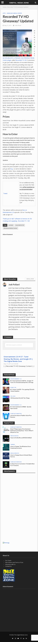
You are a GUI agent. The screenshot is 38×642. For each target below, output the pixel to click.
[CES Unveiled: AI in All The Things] (6, 399)
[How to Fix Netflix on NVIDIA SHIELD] (6, 438)
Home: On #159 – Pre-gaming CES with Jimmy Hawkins (22, 390)
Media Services (14, 453)
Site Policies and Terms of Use (14, 562)
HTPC (4, 13)
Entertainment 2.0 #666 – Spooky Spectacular (20, 407)
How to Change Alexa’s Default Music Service (21, 455)
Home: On (13, 387)
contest (11, 225)
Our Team (8, 560)
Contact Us (8, 566)
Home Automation (16, 413)
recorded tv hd (19, 225)
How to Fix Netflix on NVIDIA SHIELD (21, 438)
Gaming (12, 444)
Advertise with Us (10, 564)
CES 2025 (12, 396)
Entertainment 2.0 (15, 379)
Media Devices (14, 435)
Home (4, 7)
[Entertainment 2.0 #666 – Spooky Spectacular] (6, 407)
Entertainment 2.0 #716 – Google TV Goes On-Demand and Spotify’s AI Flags (21, 381)
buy (11, 169)
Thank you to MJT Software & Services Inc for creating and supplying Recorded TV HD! (17, 220)
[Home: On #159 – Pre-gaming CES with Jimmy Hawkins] (6, 390)
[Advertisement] (19, 255)
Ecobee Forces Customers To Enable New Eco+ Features (22, 464)
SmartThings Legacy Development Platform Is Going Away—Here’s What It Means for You (21, 430)
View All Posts (30, 279)
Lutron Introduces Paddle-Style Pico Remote (21, 416)
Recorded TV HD (21, 60)
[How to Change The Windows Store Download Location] (6, 447)
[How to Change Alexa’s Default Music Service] (6, 456)
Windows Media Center (14, 13)
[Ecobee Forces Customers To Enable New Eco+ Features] (6, 464)
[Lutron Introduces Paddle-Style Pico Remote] (6, 416)
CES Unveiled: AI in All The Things (20, 398)
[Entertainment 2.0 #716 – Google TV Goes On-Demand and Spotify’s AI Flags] (6, 381)
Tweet (5, 193)
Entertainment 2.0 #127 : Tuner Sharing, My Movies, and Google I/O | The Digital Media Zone (18, 359)
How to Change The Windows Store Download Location (20, 447)
